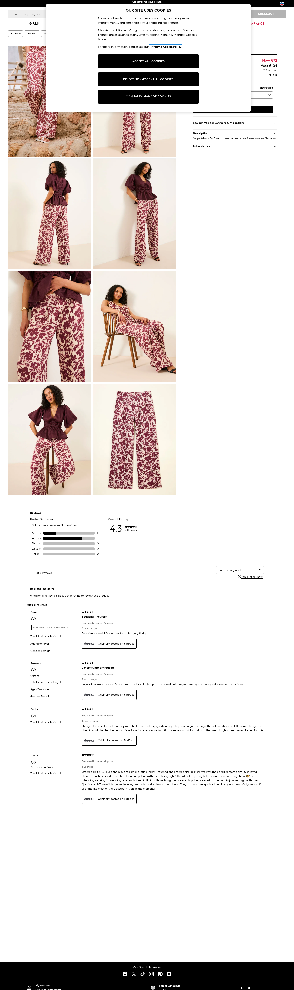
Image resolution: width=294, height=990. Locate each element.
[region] (148, 58)
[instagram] (151, 974)
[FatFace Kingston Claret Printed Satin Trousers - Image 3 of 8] (49, 214)
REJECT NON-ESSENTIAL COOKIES (148, 79)
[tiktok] (142, 974)
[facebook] (125, 974)
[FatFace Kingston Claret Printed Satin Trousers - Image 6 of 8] (134, 326)
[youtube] (169, 974)
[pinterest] (160, 974)
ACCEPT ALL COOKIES (148, 61)
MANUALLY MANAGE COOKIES (148, 96)
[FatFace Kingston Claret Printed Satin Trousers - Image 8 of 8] (134, 439)
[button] (235, 133)
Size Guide (266, 87)
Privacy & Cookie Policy (165, 47)
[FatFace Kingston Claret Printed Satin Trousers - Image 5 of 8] (49, 326)
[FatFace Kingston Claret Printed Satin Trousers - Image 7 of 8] (49, 439)
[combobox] (243, 570)
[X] (133, 974)
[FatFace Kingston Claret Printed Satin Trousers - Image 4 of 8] (134, 214)
